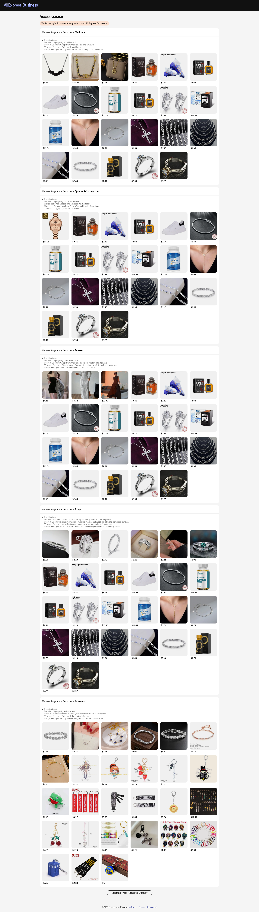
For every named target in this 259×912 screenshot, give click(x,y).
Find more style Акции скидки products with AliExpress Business (73, 23)
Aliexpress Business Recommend (143, 907)
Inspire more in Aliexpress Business (129, 892)
